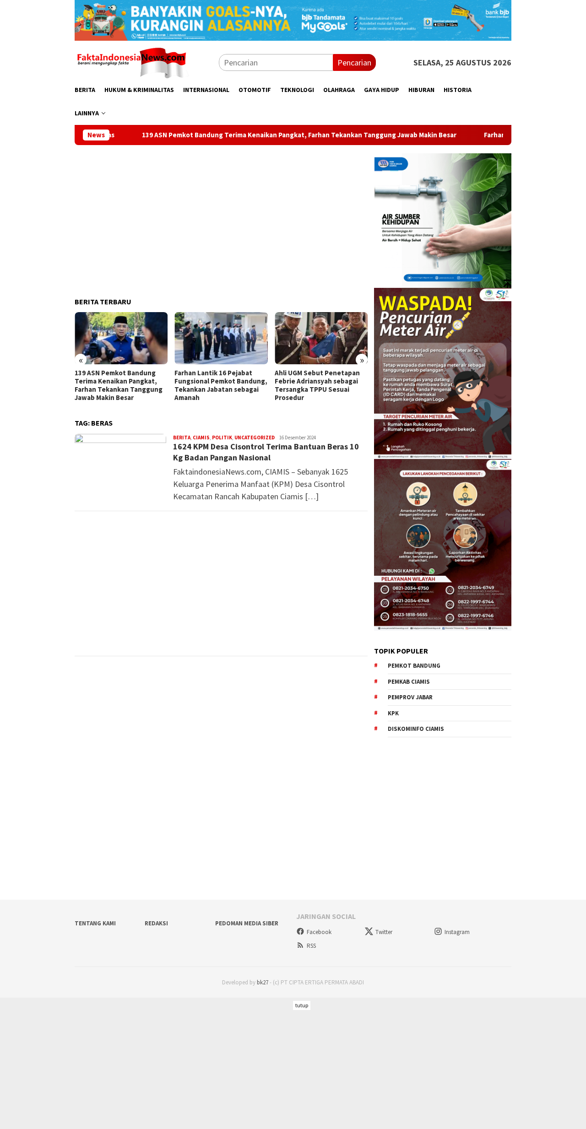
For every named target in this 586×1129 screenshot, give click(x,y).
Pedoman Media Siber (246, 923)
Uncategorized (254, 437)
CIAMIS (201, 437)
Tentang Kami (95, 923)
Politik (222, 437)
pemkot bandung (414, 666)
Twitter (383, 932)
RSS (311, 946)
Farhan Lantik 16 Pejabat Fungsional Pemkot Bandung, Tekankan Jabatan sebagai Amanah (121, 385)
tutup (301, 1005)
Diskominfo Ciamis (416, 729)
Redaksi (156, 923)
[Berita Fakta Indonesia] (132, 61)
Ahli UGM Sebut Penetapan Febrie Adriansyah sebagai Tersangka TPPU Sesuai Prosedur (217, 385)
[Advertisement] (221, 217)
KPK (393, 713)
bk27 (262, 982)
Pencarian (354, 62)
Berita (181, 437)
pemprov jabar (410, 697)
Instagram (457, 932)
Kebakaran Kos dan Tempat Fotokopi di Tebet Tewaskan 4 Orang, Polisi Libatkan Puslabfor (320, 385)
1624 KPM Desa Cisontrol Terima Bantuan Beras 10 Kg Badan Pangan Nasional (266, 451)
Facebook (319, 932)
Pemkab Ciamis (409, 682)
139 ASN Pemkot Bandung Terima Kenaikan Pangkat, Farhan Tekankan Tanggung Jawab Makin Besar (250, 135)
